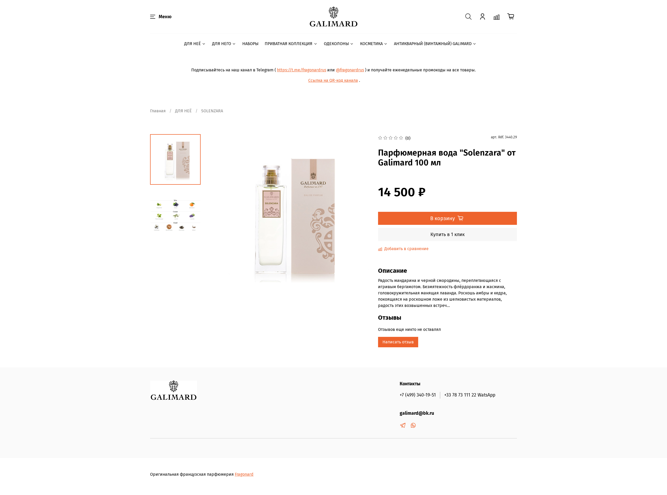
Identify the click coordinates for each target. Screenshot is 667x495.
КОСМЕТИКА (371, 43)
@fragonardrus (350, 69)
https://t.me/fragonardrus (301, 69)
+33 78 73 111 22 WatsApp (469, 395)
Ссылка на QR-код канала (333, 80)
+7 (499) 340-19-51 (418, 395)
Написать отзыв (398, 341)
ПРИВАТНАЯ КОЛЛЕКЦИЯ (288, 43)
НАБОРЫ (250, 43)
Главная (158, 110)
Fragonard (244, 474)
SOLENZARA (212, 110)
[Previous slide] (217, 215)
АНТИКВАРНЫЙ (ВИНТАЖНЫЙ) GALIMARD (433, 43)
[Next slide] (360, 215)
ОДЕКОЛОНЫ (336, 43)
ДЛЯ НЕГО (221, 43)
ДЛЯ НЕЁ (192, 43)
